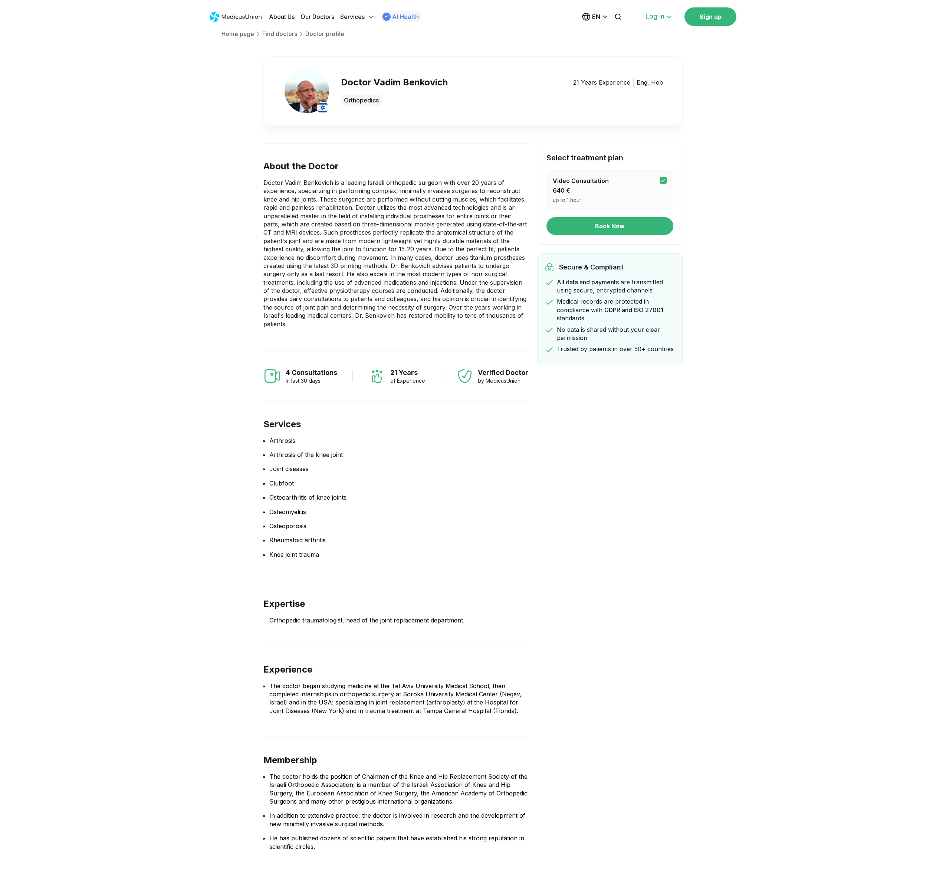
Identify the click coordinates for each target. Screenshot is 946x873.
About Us (282, 16)
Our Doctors (317, 16)
